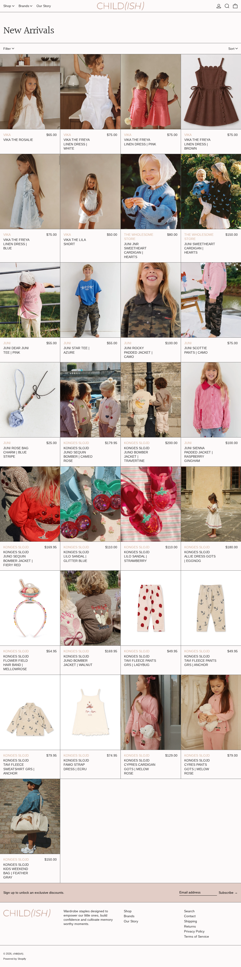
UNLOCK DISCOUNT (120, 560)
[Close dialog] (167, 396)
